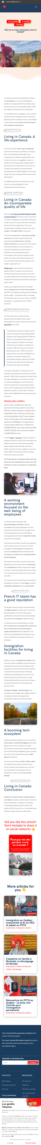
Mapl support (6, 1081)
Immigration (20, 928)
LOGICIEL (25, 22)
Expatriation (12, 22)
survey (18, 438)
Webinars (25, 1085)
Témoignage (17, 969)
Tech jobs (5, 1089)
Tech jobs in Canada (29, 1089)
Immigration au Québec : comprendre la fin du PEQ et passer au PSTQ (20, 923)
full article (7, 324)
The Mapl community (9, 1085)
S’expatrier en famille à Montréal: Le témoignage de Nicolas (19, 961)
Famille (18, 966)
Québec (28, 928)
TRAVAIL (19, 24)
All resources (26, 1081)
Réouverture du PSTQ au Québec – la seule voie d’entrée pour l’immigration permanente (19, 1005)
